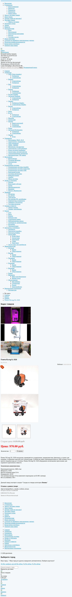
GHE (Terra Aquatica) (14, 74)
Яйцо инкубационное (19, 276)
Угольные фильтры (14, 160)
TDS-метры (12, 197)
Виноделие (8, 3)
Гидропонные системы (11, 165)
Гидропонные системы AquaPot (18, 167)
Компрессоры (12, 217)
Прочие (10, 182)
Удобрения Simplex (18, 103)
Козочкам (11, 268)
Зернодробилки (17, 287)
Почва (10, 185)
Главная (7, 71)
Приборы (7, 192)
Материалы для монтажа (16, 147)
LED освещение (13, 143)
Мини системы (13, 179)
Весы (10, 214)
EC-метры (11, 196)
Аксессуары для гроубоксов (17, 244)
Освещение (8, 138)
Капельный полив (14, 172)
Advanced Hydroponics (15, 130)
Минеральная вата (14, 187)
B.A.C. (10, 113)
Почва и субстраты (10, 180)
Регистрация (12, 32)
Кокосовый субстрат (14, 184)
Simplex (10, 101)
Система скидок (13, 37)
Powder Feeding (13, 94)
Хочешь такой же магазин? (13, 18)
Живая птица (16, 278)
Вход (9, 30)
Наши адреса (12, 13)
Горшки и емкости (10, 206)
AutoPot (10, 177)
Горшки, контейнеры (15, 209)
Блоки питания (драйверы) (16, 150)
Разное (6, 211)
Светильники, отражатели (16, 142)
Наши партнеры (9, 39)
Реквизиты (11, 10)
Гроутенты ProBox (14, 233)
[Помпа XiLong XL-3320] (9, 431)
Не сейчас (19, 564)
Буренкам (11, 263)
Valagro (10, 135)
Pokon (10, 128)
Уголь (10, 163)
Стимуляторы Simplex (19, 104)
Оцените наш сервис (11, 45)
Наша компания (13, 6)
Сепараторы (16, 283)
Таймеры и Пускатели (15, 202)
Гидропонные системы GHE (17, 170)
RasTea (10, 106)
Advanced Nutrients (14, 96)
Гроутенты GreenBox (15, 231)
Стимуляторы (16, 77)
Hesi (9, 84)
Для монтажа (12, 162)
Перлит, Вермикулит (15, 190)
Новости (7, 27)
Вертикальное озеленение (12, 288)
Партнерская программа (16, 33)
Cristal (14, 241)
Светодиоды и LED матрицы (17, 148)
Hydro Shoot (16, 236)
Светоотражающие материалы (18, 153)
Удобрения (7, 72)
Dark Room (15, 239)
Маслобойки (16, 282)
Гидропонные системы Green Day (19, 169)
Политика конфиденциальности (14, 42)
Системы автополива (15, 174)
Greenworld (11, 120)
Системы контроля (14, 204)
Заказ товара (8, 17)
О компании (8, 5)
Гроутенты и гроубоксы (12, 228)
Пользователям (9, 28)
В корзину (4, 579)
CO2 (9, 212)
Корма (14, 249)
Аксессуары (16, 238)
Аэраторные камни (14, 219)
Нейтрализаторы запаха (15, 221)
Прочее (10, 121)
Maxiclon (11, 118)
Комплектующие (13, 175)
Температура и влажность (16, 201)
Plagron (10, 89)
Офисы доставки (13, 22)
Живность (11, 275)
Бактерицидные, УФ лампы (17, 155)
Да (1, 564)
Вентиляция (8, 157)
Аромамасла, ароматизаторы (17, 222)
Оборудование (16, 251)
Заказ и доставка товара (12, 15)
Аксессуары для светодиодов (17, 152)
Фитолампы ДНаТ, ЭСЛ (16, 140)
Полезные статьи (9, 23)
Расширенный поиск (30, 67)
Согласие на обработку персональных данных (19, 40)
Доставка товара (9, 20)
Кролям (10, 253)
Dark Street (15, 243)
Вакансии (11, 8)
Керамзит (11, 189)
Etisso (10, 111)
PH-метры (11, 194)
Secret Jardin (12, 234)
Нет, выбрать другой (9, 564)
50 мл (14, 136)
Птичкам (11, 248)
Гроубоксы (11, 229)
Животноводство (9, 246)
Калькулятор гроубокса (11, 44)
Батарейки (11, 224)
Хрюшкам (11, 258)
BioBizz (10, 79)
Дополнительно (13, 226)
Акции (6, 25)
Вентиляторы (12, 158)
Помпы (10, 216)
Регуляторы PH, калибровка (17, 199)
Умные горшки (13, 207)
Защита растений (17, 123)
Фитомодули (12, 290)
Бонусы (10, 35)
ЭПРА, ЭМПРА (13, 145)
